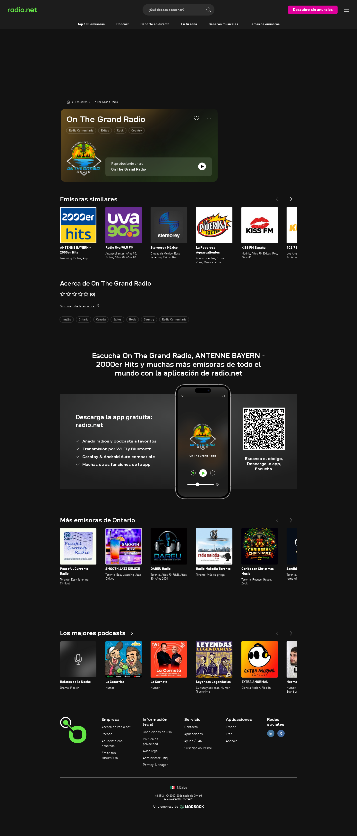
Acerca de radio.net (116, 727)
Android (232, 741)
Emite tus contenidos (110, 755)
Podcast (122, 24)
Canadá (101, 319)
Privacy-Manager (155, 765)
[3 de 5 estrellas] (74, 294)
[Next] (291, 197)
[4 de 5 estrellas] (80, 294)
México (181, 787)
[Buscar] (209, 10)
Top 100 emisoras (91, 24)
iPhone (231, 727)
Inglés (66, 319)
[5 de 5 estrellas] (86, 294)
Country (136, 130)
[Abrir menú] (346, 10)
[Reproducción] (202, 166)
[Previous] (277, 197)
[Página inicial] (68, 102)
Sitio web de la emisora (77, 306)
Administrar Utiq (155, 758)
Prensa (107, 734)
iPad (229, 734)
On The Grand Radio (128, 170)
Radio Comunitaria (81, 130)
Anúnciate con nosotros (112, 743)
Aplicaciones (193, 734)
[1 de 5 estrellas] (63, 294)
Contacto (191, 727)
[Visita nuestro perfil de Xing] (281, 733)
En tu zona (189, 24)
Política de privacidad (150, 742)
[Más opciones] (209, 118)
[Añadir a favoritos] (196, 118)
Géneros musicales (223, 24)
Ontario (83, 319)
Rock (120, 130)
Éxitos (105, 130)
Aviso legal (151, 751)
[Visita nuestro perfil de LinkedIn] (271, 733)
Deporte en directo (155, 24)
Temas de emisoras (265, 24)
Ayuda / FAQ (193, 741)
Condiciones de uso (157, 732)
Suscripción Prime (198, 748)
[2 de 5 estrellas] (68, 294)
